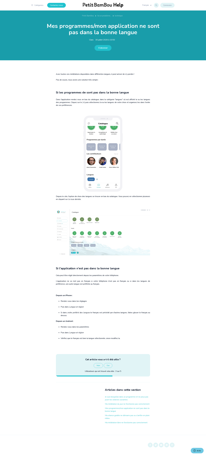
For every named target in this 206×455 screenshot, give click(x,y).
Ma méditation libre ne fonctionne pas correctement (126, 422)
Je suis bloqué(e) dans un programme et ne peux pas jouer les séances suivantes (126, 398)
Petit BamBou (88, 15)
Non (98, 365)
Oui (108, 365)
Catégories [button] (38, 5)
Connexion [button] (167, 5)
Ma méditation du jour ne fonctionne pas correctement (127, 404)
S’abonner (103, 48)
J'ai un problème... (104, 15)
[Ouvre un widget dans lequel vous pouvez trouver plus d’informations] (197, 451)
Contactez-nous (56, 5)
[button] (147, 5)
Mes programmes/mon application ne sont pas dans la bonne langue (127, 409)
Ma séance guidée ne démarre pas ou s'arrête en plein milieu (127, 417)
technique (119, 15)
